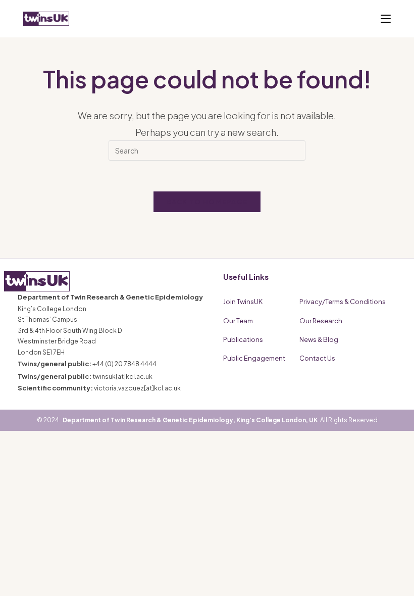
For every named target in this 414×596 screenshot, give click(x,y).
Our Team (238, 321)
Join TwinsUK (243, 301)
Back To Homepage (207, 201)
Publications (243, 339)
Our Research (320, 321)
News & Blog (318, 339)
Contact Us (317, 358)
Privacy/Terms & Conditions (342, 301)
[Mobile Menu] (386, 19)
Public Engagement (254, 358)
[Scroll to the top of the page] (394, 576)
